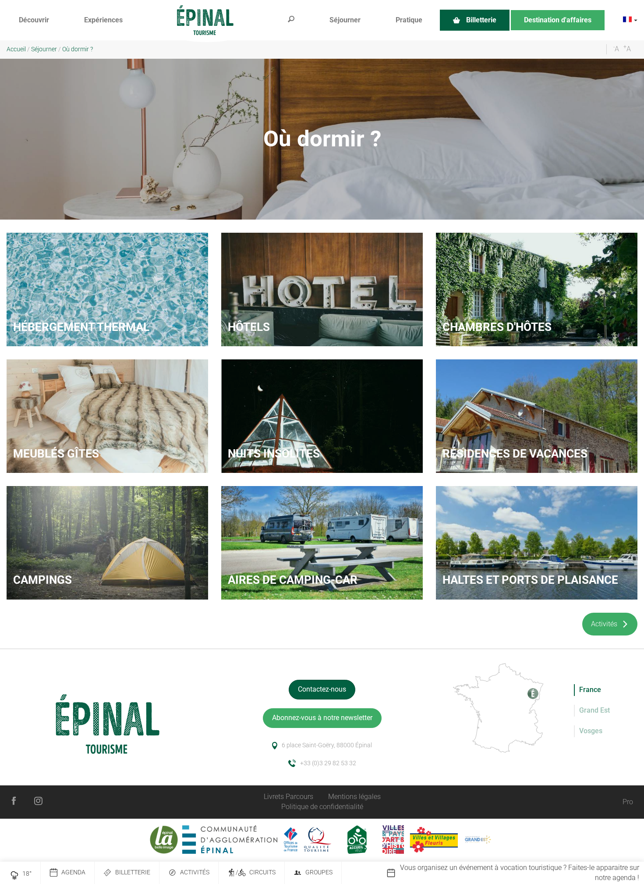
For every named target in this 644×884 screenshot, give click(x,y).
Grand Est (594, 710)
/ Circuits (256, 872)
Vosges (590, 731)
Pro (628, 802)
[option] (515, 873)
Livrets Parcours (288, 796)
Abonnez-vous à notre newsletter (322, 718)
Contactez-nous (322, 689)
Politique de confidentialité (322, 806)
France (590, 689)
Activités (194, 872)
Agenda (73, 872)
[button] (34, 20)
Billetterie (132, 872)
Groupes (319, 872)
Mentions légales (354, 796)
